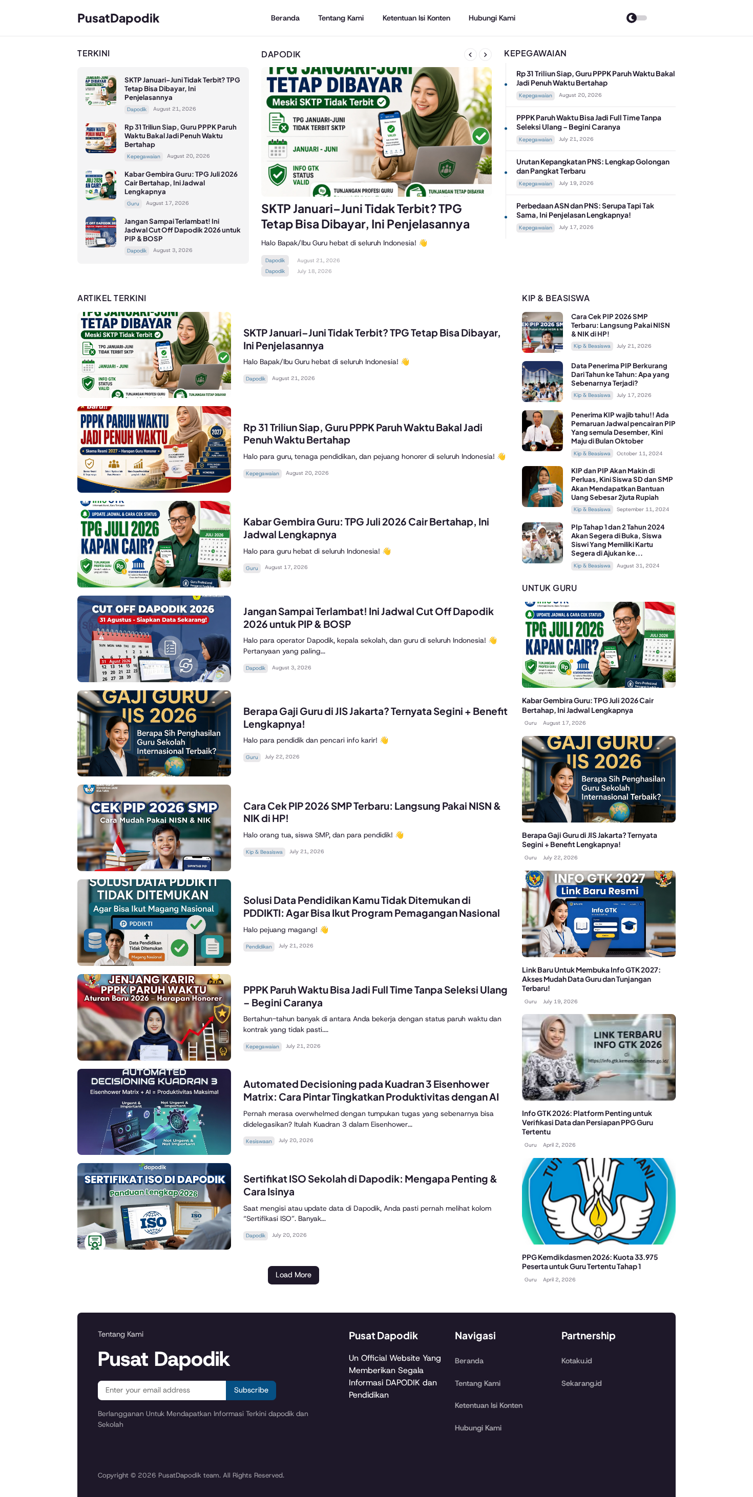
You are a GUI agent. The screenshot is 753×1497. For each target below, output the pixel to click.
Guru (133, 203)
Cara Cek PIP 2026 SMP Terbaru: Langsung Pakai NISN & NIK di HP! (620, 325)
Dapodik (137, 109)
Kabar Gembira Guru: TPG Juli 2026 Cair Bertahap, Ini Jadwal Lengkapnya (181, 183)
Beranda (285, 18)
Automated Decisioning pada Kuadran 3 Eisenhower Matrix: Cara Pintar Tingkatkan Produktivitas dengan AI (371, 1090)
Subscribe (251, 1390)
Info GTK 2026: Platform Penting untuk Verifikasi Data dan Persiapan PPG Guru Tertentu (587, 1122)
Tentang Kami (341, 18)
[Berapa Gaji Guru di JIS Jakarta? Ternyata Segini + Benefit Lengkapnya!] (154, 773)
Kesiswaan (259, 1141)
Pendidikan (259, 946)
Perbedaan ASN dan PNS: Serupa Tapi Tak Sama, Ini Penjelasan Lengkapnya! (585, 210)
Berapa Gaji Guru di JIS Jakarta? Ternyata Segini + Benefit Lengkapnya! (589, 840)
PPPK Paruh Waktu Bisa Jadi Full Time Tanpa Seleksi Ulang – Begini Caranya (588, 122)
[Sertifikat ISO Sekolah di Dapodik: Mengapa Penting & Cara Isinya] (154, 1246)
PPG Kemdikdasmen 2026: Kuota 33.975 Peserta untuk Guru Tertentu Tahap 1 (590, 1262)
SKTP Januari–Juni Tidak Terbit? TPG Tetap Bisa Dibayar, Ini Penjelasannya (182, 88)
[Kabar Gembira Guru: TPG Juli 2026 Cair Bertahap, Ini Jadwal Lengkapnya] (101, 197)
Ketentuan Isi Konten (416, 18)
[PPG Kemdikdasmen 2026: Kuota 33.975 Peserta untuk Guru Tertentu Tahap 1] (599, 1241)
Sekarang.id (581, 1383)
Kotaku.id (576, 1361)
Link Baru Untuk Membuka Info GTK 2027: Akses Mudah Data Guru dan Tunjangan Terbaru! (591, 979)
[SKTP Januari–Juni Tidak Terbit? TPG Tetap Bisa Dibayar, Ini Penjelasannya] (101, 103)
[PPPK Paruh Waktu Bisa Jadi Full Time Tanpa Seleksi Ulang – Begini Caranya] (154, 1057)
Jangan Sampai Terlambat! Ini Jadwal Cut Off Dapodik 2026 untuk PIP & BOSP (182, 230)
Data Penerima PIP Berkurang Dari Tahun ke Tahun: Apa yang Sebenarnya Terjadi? (620, 374)
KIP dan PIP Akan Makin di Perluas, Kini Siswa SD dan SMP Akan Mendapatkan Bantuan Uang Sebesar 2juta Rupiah (622, 483)
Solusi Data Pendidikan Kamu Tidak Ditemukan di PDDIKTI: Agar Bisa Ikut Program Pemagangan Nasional (371, 906)
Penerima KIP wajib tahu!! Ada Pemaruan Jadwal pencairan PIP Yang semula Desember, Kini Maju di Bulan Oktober (623, 427)
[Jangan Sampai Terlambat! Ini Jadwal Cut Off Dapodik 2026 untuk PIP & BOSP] (101, 244)
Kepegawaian (143, 156)
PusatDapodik (118, 17)
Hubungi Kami (492, 18)
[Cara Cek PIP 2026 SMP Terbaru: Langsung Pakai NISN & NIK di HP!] (154, 868)
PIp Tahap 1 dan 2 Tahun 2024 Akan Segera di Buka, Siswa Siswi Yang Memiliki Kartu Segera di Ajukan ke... (618, 539)
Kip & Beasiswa (264, 852)
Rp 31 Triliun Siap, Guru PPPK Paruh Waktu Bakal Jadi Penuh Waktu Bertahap (180, 135)
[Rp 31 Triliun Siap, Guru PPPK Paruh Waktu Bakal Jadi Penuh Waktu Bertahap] (101, 150)
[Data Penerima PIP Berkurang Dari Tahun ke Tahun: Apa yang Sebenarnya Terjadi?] (542, 399)
